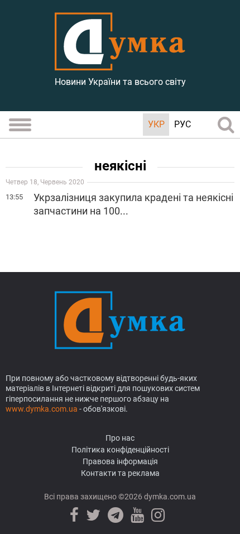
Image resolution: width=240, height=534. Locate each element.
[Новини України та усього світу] (120, 64)
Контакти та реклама (120, 473)
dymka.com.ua (169, 496)
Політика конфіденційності (120, 449)
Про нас (120, 437)
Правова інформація (120, 461)
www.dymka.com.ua (42, 408)
